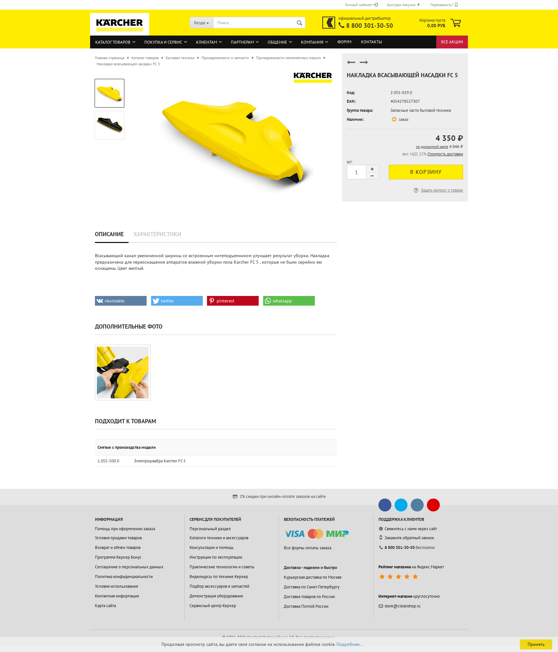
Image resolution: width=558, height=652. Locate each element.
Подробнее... (349, 644)
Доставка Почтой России (306, 606)
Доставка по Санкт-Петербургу (311, 587)
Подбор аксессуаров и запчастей (219, 586)
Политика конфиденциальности (124, 576)
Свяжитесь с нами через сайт (411, 528)
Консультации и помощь (211, 547)
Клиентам (206, 42)
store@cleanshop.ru (402, 606)
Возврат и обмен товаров (117, 547)
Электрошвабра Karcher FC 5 (160, 461)
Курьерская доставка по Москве (313, 577)
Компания (312, 42)
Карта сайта (105, 605)
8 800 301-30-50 (369, 25)
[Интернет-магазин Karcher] (120, 32)
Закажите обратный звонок (409, 538)
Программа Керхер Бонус (118, 557)
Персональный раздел (210, 528)
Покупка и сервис (163, 42)
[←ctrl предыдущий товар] (351, 65)
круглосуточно (409, 596)
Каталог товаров (112, 42)
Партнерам (242, 42)
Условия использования (116, 586)
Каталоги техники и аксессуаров (219, 538)
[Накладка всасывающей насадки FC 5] (234, 139)
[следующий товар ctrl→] (364, 65)
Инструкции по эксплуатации (216, 557)
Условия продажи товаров (118, 538)
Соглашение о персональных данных (129, 567)
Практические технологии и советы (222, 567)
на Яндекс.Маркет (411, 567)
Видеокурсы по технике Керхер (219, 576)
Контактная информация (117, 596)
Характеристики (157, 234)
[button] (121, 301)
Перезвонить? (442, 4)
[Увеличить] (122, 372)
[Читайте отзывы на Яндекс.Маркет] (399, 577)
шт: (350, 161)
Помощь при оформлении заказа (125, 528)
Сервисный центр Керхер (213, 605)
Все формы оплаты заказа (307, 548)
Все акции (452, 42)
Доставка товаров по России (309, 596)
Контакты (371, 42)
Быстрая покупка (402, 4)
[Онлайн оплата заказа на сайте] (316, 534)
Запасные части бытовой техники (420, 110)
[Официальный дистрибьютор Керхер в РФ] (328, 23)
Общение (277, 42)
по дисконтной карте (432, 146)
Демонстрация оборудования (216, 596)
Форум (344, 42)
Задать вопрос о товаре (442, 190)
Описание (109, 234)
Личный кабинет (359, 4)
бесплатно (410, 547)
